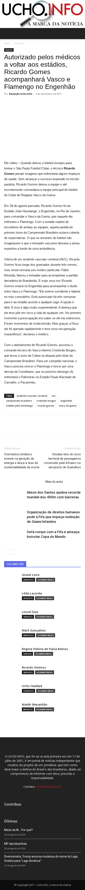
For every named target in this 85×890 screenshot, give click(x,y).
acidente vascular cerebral (32, 395)
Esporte (19, 43)
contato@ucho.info (48, 787)
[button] (79, 33)
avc (54, 395)
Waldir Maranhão (34, 704)
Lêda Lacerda (32, 593)
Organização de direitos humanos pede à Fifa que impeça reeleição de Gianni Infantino (53, 517)
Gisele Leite (31, 575)
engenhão (66, 400)
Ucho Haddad (32, 686)
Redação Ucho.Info (20, 93)
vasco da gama (67, 405)
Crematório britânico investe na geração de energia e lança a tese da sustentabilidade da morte (21, 460)
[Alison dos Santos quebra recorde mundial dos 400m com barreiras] (14, 497)
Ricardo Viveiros (34, 667)
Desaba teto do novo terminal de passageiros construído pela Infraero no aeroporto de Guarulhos (62, 460)
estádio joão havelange (19, 405)
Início (7, 43)
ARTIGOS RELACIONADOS (23, 481)
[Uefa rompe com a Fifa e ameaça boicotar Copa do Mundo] (14, 537)
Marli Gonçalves (34, 630)
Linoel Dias (30, 612)
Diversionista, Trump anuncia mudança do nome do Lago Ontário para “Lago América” (41, 858)
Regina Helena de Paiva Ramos (45, 649)
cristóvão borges (46, 400)
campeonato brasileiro (19, 400)
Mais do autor (54, 481)
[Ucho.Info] (42, 14)
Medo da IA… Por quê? (18, 830)
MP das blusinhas (15, 843)
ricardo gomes (45, 405)
